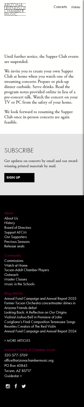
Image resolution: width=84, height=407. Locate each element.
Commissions (13, 260)
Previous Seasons (17, 241)
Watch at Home (16, 265)
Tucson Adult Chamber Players (26, 269)
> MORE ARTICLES (17, 340)
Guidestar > (13, 375)
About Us (11, 218)
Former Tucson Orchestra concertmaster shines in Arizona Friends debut (39, 305)
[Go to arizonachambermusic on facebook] (15, 386)
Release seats (14, 246)
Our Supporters (15, 236)
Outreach (11, 274)
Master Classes (15, 279)
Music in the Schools (19, 283)
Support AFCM (15, 232)
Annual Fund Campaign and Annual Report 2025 (40, 298)
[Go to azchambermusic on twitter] (23, 386)
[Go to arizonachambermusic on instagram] (7, 386)
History (9, 222)
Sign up (13, 177)
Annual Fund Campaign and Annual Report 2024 (40, 330)
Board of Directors (17, 227)
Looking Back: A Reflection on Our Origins (35, 312)
